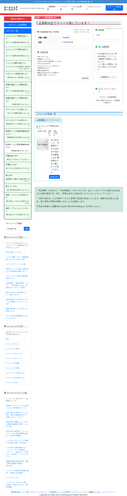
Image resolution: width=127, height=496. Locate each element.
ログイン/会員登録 (108, 97)
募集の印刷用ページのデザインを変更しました (17, 310)
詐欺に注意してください (14, 252)
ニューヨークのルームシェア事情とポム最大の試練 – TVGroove (17, 442)
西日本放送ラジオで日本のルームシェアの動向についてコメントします (17, 302)
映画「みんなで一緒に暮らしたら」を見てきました (16, 293)
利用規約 (53, 492)
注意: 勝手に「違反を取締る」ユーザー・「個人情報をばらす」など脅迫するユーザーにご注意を (17, 285)
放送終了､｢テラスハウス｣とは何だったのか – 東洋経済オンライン (17, 407)
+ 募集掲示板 (51, 8)
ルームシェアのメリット (14, 358)
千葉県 (64, 42)
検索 (26, 229)
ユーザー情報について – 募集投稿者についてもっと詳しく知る (17, 258)
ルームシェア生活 (12, 382)
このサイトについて (79, 492)
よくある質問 (64, 492)
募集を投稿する (18, 18)
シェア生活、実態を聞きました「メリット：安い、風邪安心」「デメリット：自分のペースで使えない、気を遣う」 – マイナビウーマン (17, 452)
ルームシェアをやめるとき (15, 373)
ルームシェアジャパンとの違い (16, 264)
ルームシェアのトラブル (14, 353)
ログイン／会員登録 (18, 24)
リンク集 (25, 492)
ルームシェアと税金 (12, 349)
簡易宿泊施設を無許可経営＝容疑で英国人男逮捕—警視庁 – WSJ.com (17, 463)
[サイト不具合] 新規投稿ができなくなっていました (17, 317)
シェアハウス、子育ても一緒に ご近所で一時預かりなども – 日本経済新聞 (17, 485)
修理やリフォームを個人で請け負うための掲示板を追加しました (17, 270)
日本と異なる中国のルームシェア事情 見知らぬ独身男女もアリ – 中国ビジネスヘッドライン (17, 415)
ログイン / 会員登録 (114, 7)
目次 (7, 339)
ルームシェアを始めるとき (15, 378)
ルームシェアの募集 (12, 363)
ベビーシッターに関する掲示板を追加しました (17, 277)
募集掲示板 (15, 492)
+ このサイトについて (93, 8)
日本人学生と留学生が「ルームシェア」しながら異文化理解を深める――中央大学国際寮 (17, 433)
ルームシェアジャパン (107, 492)
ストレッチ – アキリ (12, 478)
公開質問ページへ (108, 77)
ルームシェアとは (12, 344)
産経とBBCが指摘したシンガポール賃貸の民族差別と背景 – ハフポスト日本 (17, 424)
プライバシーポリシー (39, 492)
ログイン (111, 56)
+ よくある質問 (76, 8)
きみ (98, 35)
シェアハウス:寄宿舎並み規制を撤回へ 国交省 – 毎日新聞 (17, 472)
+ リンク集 (63, 8)
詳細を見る (54, 177)
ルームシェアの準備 (12, 368)
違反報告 (85, 78)
